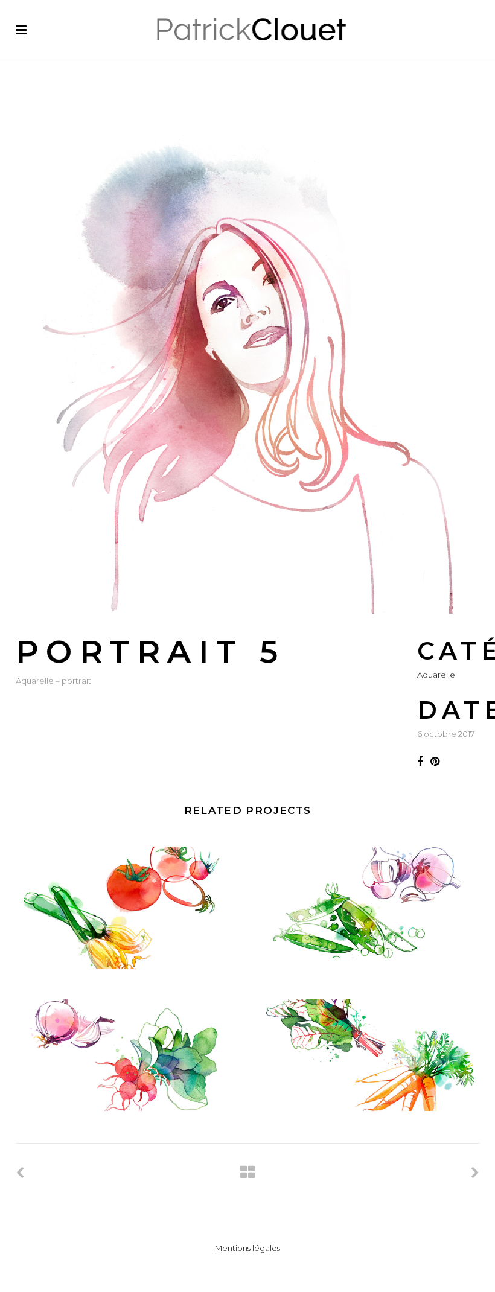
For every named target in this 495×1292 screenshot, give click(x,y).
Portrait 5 (151, 651)
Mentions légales (247, 1248)
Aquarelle (436, 674)
